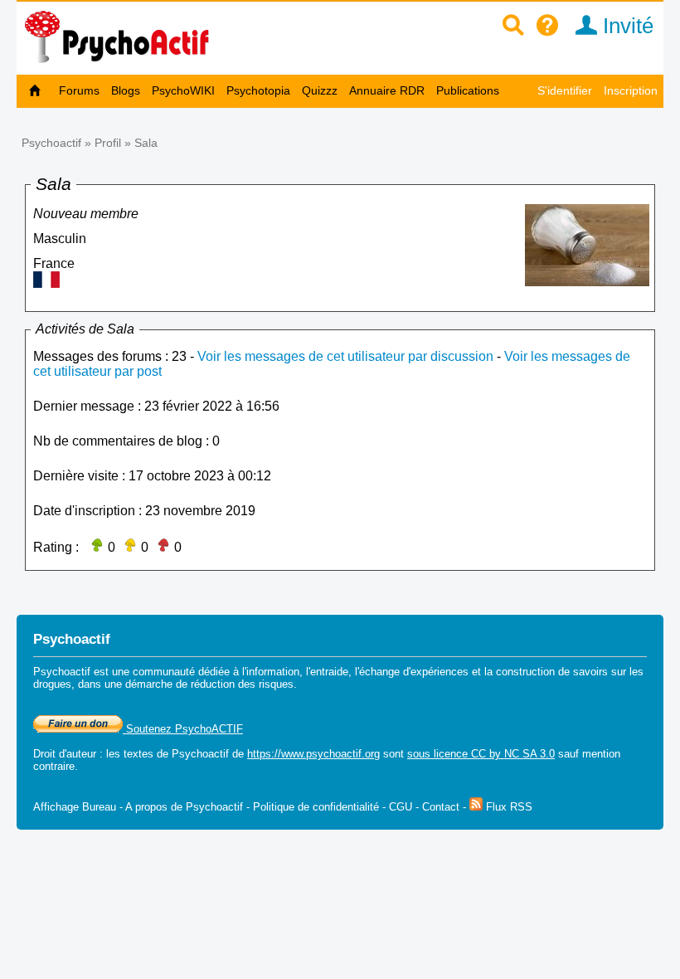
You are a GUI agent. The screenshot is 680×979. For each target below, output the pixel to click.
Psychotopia (258, 90)
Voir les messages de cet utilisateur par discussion (345, 356)
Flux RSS (507, 807)
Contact (440, 807)
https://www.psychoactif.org (313, 754)
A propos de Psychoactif (184, 807)
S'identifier (564, 90)
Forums (79, 90)
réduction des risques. (244, 684)
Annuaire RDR (387, 90)
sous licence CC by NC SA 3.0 (481, 754)
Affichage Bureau (74, 807)
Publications (467, 90)
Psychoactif (51, 142)
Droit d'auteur (64, 754)
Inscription (631, 90)
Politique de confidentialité (316, 807)
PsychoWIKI (183, 90)
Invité (625, 25)
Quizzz (320, 90)
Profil (108, 142)
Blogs (125, 90)
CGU (400, 807)
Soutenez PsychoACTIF (183, 729)
